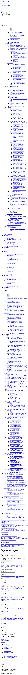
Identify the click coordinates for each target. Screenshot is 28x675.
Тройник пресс (20, 544)
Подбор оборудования (9, 645)
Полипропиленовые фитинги (12, 538)
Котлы (8, 27)
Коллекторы (10, 63)
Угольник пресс (11, 545)
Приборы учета (10, 226)
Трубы (8, 96)
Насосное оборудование (13, 220)
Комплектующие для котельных (15, 33)
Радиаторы (9, 43)
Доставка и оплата (8, 235)
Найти (5, 290)
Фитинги (9, 107)
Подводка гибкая (11, 540)
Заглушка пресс (10, 546)
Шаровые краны (11, 195)
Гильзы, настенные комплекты (8, 544)
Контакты (6, 247)
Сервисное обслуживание (13, 244)
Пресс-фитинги (5, 536)
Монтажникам (10, 238)
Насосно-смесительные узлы (14, 225)
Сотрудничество (8, 236)
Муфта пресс (4, 545)
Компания (6, 232)
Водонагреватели (11, 40)
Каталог (6, 25)
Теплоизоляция (10, 215)
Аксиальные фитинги (10, 537)
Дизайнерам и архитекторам (14, 239)
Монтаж (6, 240)
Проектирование (11, 242)
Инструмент (10, 206)
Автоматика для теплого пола (14, 214)
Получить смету (8, 234)
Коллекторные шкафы (12, 86)
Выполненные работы (12, 246)
